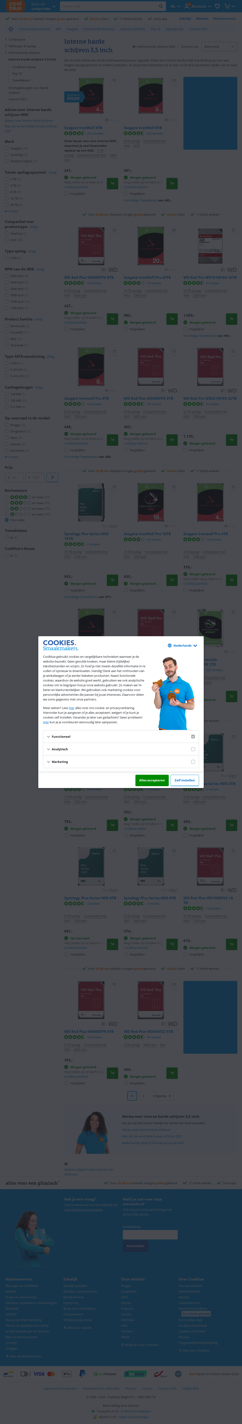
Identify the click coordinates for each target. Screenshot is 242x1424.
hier (71, 708)
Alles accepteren (152, 780)
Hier (46, 722)
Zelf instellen (185, 780)
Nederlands (182, 645)
